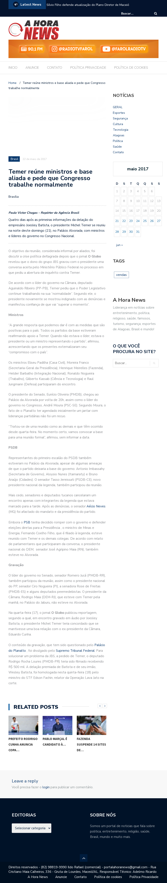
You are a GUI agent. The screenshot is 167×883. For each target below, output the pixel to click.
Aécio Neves (96, 506)
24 (138, 221)
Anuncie (61, 877)
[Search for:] (134, 13)
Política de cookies (108, 877)
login (46, 787)
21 (117, 221)
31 (138, 232)
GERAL (117, 107)
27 (158, 221)
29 (124, 232)
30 (131, 232)
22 (124, 221)
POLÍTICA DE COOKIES (131, 67)
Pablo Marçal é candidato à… (55, 741)
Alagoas (118, 135)
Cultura (118, 124)
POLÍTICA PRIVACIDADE (88, 67)
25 (145, 221)
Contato (118, 152)
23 (131, 221)
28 (117, 232)
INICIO (12, 67)
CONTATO (54, 67)
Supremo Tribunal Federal (75, 650)
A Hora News (38, 877)
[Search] (155, 13)
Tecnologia (120, 130)
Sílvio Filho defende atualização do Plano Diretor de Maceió (88, 5)
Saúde (117, 147)
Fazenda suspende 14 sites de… (91, 744)
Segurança (120, 118)
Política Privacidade (144, 877)
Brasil (14, 159)
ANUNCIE (32, 67)
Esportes (119, 113)
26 (152, 221)
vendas (121, 275)
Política (118, 141)
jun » (119, 245)
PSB (27, 522)
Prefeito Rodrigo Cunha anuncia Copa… (23, 744)
